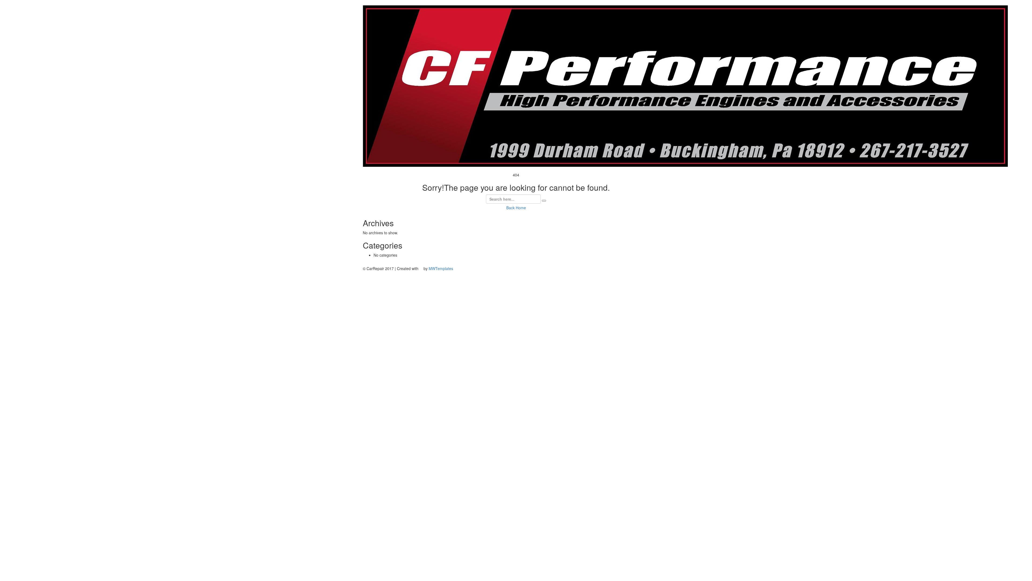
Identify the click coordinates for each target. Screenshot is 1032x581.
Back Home (516, 207)
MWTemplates (441, 268)
